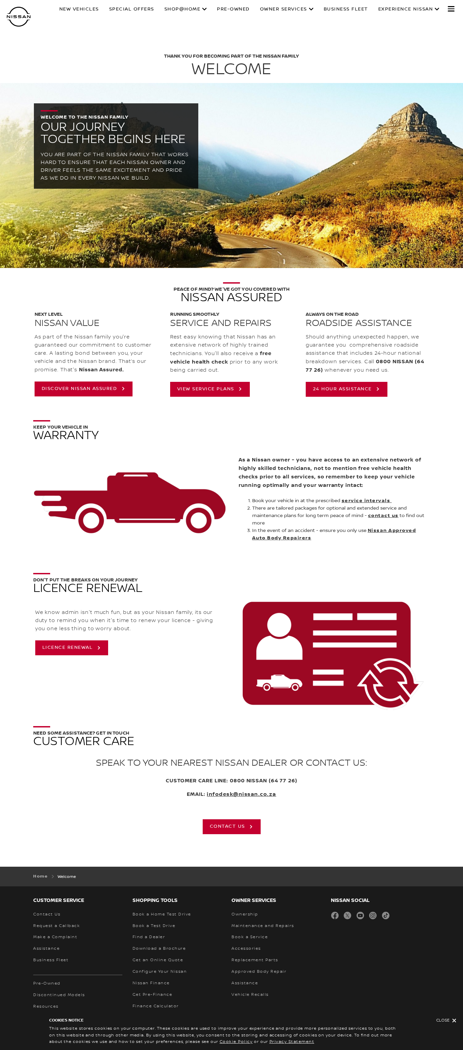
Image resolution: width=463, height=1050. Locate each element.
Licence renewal (67, 647)
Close (442, 1020)
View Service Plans (205, 389)
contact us (383, 515)
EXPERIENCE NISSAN (405, 9)
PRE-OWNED (233, 9)
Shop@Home (182, 9)
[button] (451, 8)
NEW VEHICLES (79, 9)
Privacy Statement (292, 1041)
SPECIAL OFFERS (131, 9)
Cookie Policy (236, 1041)
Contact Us (227, 826)
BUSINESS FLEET (346, 9)
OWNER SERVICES (283, 9)
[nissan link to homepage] (19, 17)
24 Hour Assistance (342, 389)
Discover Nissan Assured (79, 388)
